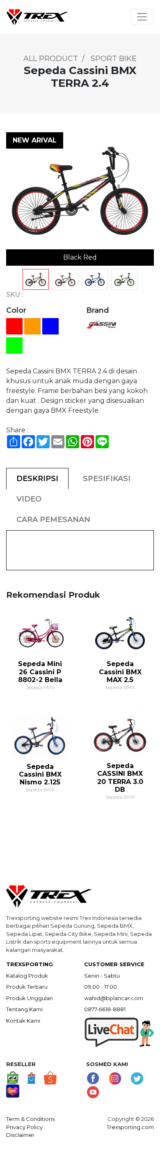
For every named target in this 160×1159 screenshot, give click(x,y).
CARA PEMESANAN (53, 519)
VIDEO (28, 499)
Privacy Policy (24, 1127)
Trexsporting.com (130, 1127)
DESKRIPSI (37, 478)
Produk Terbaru (27, 986)
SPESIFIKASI (106, 478)
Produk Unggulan (29, 998)
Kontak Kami (23, 1020)
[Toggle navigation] (141, 17)
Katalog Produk (27, 975)
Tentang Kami (24, 1009)
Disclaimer (20, 1135)
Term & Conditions (30, 1119)
